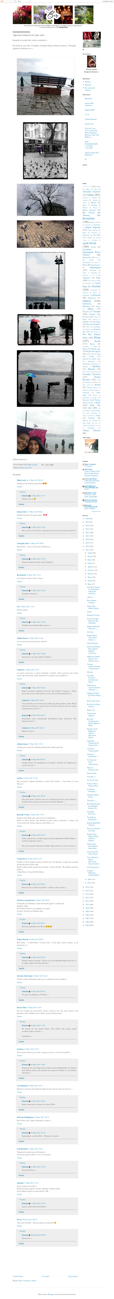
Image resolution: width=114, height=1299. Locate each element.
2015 (88, 890)
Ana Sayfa (45, 1276)
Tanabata (87, 410)
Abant (98, 186)
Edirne (84, 273)
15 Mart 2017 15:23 (32, 670)
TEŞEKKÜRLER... (91, 502)
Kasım (90, 556)
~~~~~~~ (87, 186)
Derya (19, 1219)
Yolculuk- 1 (91, 800)
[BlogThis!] (48, 465)
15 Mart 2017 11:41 (33, 575)
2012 (88, 901)
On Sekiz (90, 632)
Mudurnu (85, 366)
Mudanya (95, 364)
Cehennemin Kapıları (91, 714)
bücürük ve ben (90, 492)
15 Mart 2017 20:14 (38, 796)
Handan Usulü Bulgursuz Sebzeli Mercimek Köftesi (92, 733)
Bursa (84, 232)
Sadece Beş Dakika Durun (93, 607)
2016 (88, 887)
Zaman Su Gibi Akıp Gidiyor (92, 852)
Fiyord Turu (91, 280)
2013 (88, 897)
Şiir (89, 407)
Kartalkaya (97, 327)
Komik (97, 341)
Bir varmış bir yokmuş (90, 89)
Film (98, 277)
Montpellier (86, 364)
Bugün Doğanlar (93, 227)
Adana (88, 189)
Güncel (87, 301)
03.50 (87, 489)
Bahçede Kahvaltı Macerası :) (93, 627)
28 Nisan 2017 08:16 (29, 1219)
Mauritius (86, 359)
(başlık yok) (89, 124)
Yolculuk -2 (91, 776)
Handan (25, 495)
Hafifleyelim (87, 304)
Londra (91, 356)
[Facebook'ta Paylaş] (51, 465)
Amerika (94, 198)
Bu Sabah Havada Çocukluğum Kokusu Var (93, 806)
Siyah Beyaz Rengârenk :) (92, 818)
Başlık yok (91, 710)
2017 (88, 550)
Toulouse (91, 418)
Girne (95, 292)
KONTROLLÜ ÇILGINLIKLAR (91, 487)
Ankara (85, 200)
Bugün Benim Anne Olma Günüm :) (92, 637)
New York (86, 372)
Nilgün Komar (22, 638)
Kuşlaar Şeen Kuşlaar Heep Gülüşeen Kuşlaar (92, 837)
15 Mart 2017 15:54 (36, 744)
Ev (93, 275)
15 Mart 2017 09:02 (35, 512)
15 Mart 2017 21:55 (34, 858)
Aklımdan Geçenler (91, 191)
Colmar (89, 237)
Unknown (20, 669)
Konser (92, 344)
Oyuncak (88, 382)
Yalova (92, 425)
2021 (88, 536)
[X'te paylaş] (49, 465)
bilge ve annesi (90, 464)
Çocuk (93, 247)
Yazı (99, 425)
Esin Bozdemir (22, 1149)
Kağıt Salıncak (22, 939)
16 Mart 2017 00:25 (42, 900)
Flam (98, 280)
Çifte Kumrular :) (93, 867)
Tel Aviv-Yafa (92, 413)
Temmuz (91, 570)
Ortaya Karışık (92, 643)
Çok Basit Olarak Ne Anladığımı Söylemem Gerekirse (93, 590)
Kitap (97, 337)
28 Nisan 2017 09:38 (38, 1235)
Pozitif (97, 384)
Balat (84, 205)
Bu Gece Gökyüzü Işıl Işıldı (93, 829)
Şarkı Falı (28, 468)
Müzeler (91, 369)
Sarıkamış (86, 397)
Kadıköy (86, 321)
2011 (88, 904)
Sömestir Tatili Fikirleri (91, 400)
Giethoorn (94, 290)
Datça (96, 262)
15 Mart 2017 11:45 (27, 606)
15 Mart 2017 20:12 (38, 688)
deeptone (20, 1049)
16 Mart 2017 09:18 (38, 957)
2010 (88, 908)
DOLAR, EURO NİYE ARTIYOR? (91, 495)
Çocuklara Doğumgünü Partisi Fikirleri (91, 252)
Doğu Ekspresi (95, 265)
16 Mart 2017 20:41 (36, 1149)
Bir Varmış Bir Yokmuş (91, 214)
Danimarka (87, 257)
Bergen (95, 208)
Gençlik (88, 283)
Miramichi (91, 361)
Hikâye (91, 308)
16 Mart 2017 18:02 (38, 1101)
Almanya (85, 198)
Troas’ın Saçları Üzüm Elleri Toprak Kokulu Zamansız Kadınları (92, 473)
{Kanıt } (90, 597)
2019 (88, 543)
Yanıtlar (22, 492)
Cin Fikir (96, 235)
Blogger (51, 1294)
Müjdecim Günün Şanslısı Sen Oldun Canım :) (93, 658)
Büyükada (88, 98)
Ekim (90, 560)
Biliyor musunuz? (89, 210)
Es (86, 159)
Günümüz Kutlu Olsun (93, 796)
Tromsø (94, 420)
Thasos (85, 415)
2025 (88, 522)
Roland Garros (92, 387)
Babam (93, 202)
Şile (99, 408)
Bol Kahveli (21, 575)
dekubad (20, 1183)
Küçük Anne (95, 349)
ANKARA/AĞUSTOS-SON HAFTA (92, 482)
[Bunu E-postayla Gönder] (46, 465)
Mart (90, 584)
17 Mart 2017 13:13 (31, 1183)
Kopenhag (86, 346)
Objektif (88, 85)
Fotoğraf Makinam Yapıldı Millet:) (93, 872)
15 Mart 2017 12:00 (38, 653)
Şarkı (98, 402)
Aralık (90, 553)
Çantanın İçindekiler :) (92, 755)
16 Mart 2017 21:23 (38, 1133)
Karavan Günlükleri (93, 324)
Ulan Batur (87, 423)
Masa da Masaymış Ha (92, 768)
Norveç (95, 372)
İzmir (85, 319)
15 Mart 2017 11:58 (38, 527)
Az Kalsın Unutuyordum (92, 749)
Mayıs (90, 577)
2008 (88, 915)
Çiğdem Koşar (22, 744)
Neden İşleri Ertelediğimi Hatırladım (92, 846)
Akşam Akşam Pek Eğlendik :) (92, 153)
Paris (96, 382)
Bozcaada (88, 225)
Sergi (95, 397)
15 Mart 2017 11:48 (36, 638)
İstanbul (21, 468)
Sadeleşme (86, 392)
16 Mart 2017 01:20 (40, 976)
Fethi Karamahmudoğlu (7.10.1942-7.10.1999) (91, 144)
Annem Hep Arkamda (89, 104)
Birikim (88, 82)
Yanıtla (19, 486)
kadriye (20, 778)
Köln (95, 346)
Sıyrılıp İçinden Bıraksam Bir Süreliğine (93, 620)
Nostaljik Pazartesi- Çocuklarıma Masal (92, 678)
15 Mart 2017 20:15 (38, 835)
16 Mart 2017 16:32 (31, 1049)
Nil (18, 606)
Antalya (94, 200)
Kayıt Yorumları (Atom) (27, 1280)
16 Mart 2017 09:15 (38, 759)
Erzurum (94, 273)
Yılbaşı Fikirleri (91, 430)
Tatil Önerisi (96, 410)
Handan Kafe (91, 773)
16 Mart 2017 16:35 (35, 1085)
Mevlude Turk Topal (24, 976)
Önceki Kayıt (73, 1276)
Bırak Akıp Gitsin (93, 701)
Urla (96, 423)
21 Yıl (87, 114)
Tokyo (98, 415)
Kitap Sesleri (22, 511)
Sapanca (95, 395)
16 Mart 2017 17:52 (38, 1025)
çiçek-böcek (89, 243)
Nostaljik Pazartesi (91, 374)
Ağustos (91, 566)
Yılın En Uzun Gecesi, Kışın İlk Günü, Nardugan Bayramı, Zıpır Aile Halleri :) (92, 132)
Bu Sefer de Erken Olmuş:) (93, 705)
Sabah (89, 611)
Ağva (95, 189)
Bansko (85, 207)
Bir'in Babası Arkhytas (92, 601)
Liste (98, 354)
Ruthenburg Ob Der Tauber (90, 390)
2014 (88, 894)
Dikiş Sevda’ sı (22, 480)
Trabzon (85, 420)
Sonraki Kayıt (18, 1276)
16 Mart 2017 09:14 (38, 715)
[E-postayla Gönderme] (42, 464)
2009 (88, 911)
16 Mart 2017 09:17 (38, 923)
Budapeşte (97, 225)
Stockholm (89, 403)
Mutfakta (96, 366)
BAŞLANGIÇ (90, 110)
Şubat (90, 879)
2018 (88, 546)
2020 (88, 539)
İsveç (96, 317)
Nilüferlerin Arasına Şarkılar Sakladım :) (93, 687)
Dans (96, 257)
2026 (88, 518)
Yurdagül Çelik (23, 543)
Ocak (90, 883)
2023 (88, 529)
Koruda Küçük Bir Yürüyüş (93, 824)
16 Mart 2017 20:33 (42, 1117)
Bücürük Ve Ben (23, 814)
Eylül (90, 563)
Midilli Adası (96, 359)
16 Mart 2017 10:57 (34, 1007)
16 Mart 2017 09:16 (38, 884)
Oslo (98, 380)
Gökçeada (86, 295)
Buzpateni (94, 233)
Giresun (85, 292)
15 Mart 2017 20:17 (37, 700)
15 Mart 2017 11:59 (38, 559)
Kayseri (87, 329)
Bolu (99, 222)
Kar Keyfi (96, 321)
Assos (84, 202)
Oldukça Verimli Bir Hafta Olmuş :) (93, 695)
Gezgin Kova (22, 858)
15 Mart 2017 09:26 (36, 543)
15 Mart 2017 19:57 (37, 814)
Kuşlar (85, 349)
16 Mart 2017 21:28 (38, 1167)
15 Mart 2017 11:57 (38, 495)
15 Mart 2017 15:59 (30, 778)
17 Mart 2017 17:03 (38, 1203)
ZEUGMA (88, 469)
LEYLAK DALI (91, 479)
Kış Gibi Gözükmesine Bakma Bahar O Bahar (93, 722)
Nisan (90, 580)
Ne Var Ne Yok (92, 780)
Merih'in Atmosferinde (26, 900)
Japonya (95, 319)
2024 (88, 525)
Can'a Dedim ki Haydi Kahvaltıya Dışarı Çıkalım (93, 860)
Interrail (86, 311)
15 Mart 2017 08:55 (36, 480)
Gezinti (96, 286)
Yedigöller (91, 428)
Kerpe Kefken (94, 332)
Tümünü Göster (96, 511)
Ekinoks (90, 672)
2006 (88, 922)
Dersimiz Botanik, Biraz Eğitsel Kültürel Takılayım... (93, 649)
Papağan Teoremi (93, 615)
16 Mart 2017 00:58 (36, 939)
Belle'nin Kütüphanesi (25, 1117)
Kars (88, 327)
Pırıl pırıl (86, 385)
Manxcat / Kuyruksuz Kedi (91, 506)
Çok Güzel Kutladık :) (91, 790)
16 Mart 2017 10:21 (37, 728)
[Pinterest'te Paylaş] (53, 465)
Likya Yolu (90, 354)
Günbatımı (92, 298)
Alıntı (90, 195)
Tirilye (91, 415)
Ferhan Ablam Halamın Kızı (92, 784)
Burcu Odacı (22, 1007)
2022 (88, 532)
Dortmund (93, 270)
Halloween (86, 306)
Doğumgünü (95, 267)
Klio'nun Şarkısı (91, 500)
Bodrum (92, 222)
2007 (88, 918)
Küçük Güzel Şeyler (93, 351)
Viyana (85, 425)
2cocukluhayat (22, 1085)
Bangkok (94, 205)
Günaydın (96, 295)
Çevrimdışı (94, 240)
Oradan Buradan (91, 119)
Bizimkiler (89, 218)
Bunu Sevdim (93, 230)
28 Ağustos (88, 466)
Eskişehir (85, 275)
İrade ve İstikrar (90, 508)
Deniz (85, 265)
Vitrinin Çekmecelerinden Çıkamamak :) (93, 666)
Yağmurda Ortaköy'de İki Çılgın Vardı (93, 743)
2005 (88, 925)
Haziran (91, 573)
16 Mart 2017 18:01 (38, 1064)
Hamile (98, 306)
